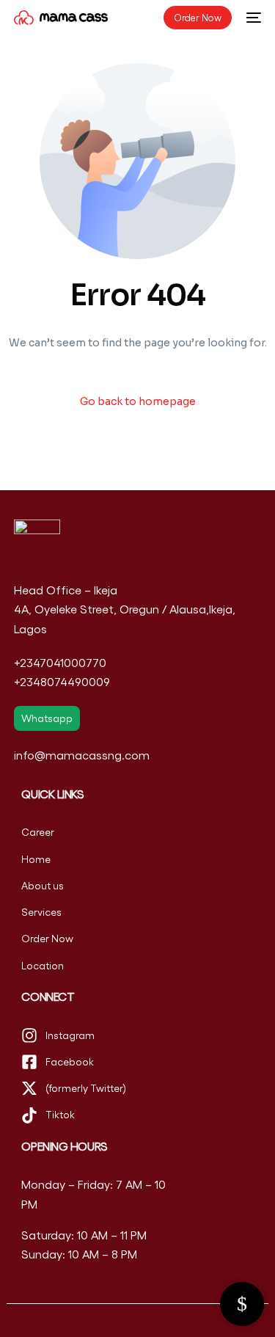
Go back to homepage (138, 401)
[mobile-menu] (253, 17)
